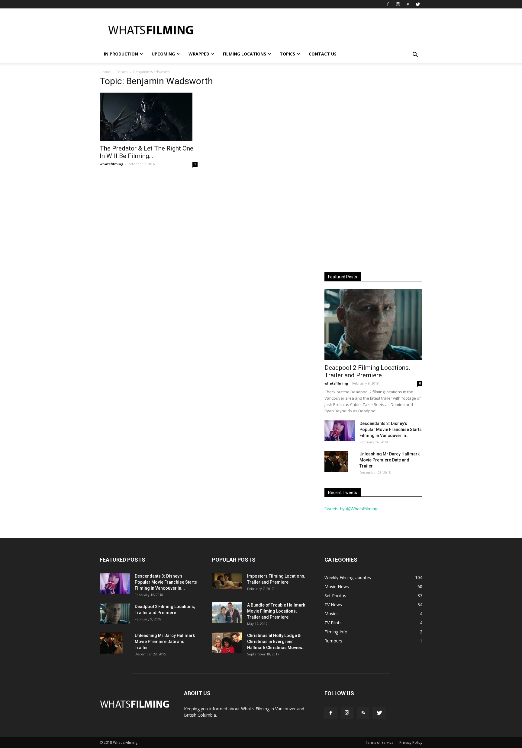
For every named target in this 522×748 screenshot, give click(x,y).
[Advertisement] (312, 30)
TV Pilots (333, 623)
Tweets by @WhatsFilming (350, 508)
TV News (333, 604)
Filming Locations (244, 54)
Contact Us (323, 54)
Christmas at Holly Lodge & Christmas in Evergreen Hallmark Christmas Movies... (276, 641)
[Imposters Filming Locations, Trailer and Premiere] (227, 581)
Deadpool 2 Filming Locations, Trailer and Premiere (367, 371)
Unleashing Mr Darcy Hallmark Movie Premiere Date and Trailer (389, 460)
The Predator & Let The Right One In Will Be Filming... (146, 152)
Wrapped (198, 54)
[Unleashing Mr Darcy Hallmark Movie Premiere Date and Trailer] (336, 461)
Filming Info (335, 632)
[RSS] (407, 4)
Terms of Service (379, 742)
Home (105, 71)
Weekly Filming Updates (347, 577)
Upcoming (163, 54)
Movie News (336, 586)
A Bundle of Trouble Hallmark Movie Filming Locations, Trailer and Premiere (276, 611)
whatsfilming (111, 164)
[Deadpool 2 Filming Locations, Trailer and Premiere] (373, 324)
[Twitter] (417, 4)
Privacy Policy (410, 742)
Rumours (333, 641)
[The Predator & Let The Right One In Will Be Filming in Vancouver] (149, 117)
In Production (121, 54)
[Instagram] (397, 4)
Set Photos (335, 595)
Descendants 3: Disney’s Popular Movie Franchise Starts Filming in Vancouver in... (390, 429)
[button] (415, 55)
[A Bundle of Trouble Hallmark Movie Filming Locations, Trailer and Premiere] (227, 612)
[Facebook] (387, 4)
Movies (331, 613)
